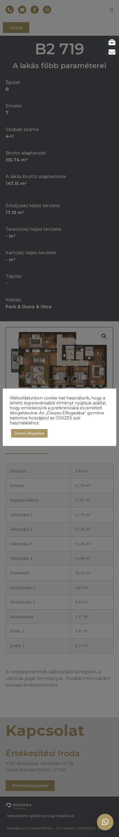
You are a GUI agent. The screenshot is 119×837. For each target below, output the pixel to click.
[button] (105, 822)
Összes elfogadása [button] (29, 433)
